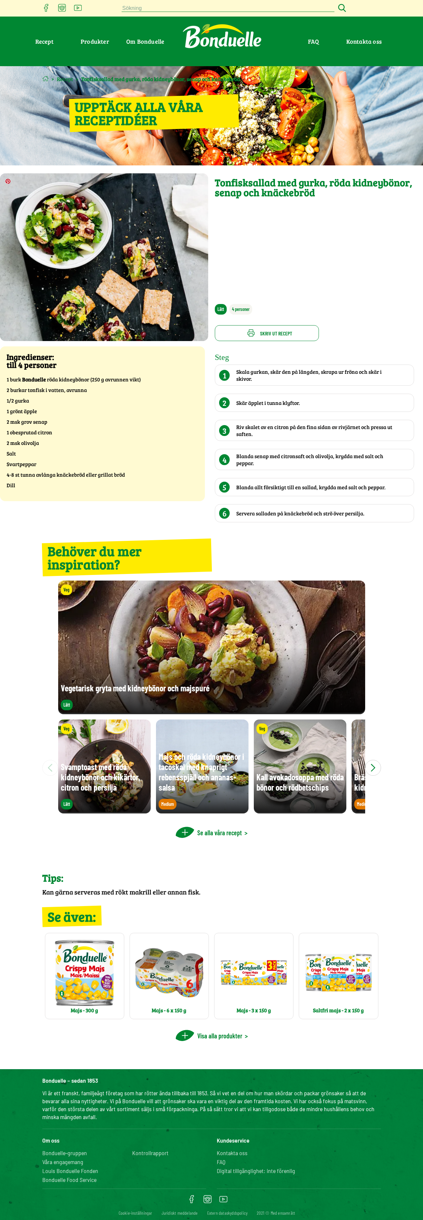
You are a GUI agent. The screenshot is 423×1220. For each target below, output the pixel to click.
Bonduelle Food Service (69, 1179)
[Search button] (341, 8)
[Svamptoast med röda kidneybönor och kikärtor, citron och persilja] (104, 810)
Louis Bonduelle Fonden (70, 1170)
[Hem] (45, 78)
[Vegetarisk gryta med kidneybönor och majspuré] (211, 711)
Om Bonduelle (145, 41)
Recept (44, 41)
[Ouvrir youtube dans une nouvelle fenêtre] (78, 9)
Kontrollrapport (150, 1152)
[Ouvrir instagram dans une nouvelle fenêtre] (62, 9)
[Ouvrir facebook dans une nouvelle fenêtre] (46, 9)
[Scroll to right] (373, 768)
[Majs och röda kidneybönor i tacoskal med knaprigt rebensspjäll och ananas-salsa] (202, 810)
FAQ (313, 41)
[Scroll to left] (50, 768)
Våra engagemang (62, 1161)
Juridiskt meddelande (180, 1213)
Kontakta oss (364, 41)
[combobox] (228, 8)
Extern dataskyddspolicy (227, 1213)
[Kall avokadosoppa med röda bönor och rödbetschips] (300, 810)
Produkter (95, 41)
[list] (211, 767)
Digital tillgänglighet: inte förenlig (256, 1170)
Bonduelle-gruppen (64, 1152)
